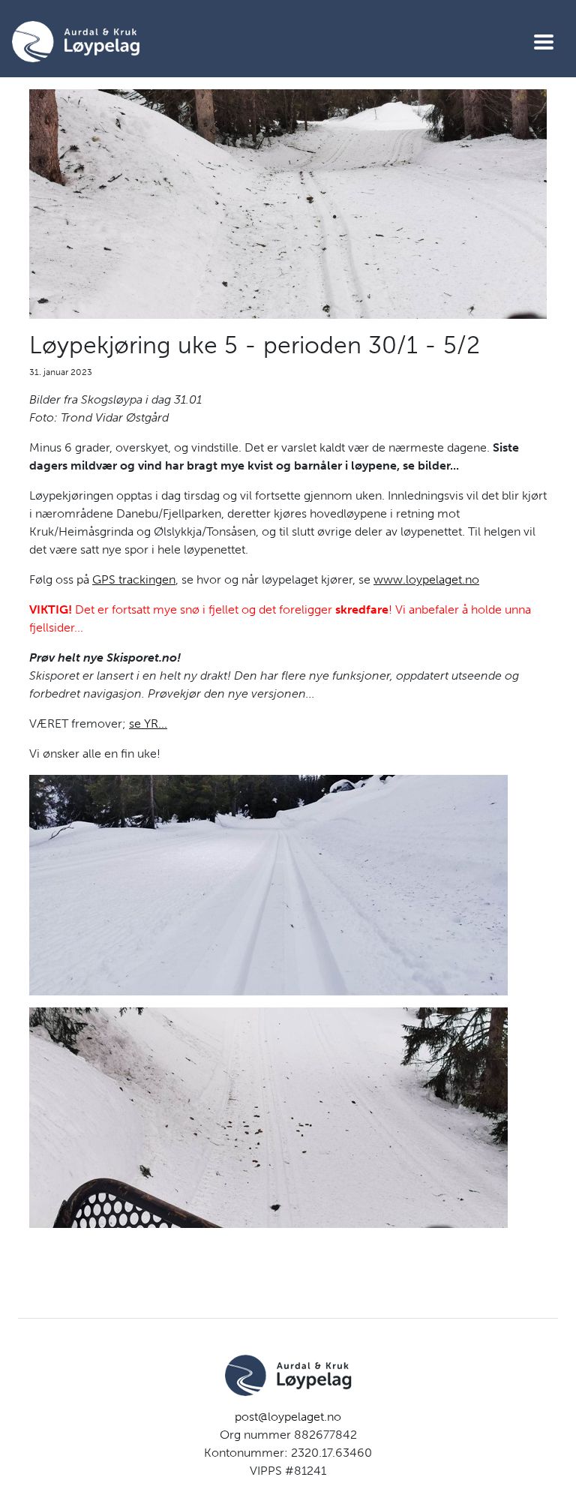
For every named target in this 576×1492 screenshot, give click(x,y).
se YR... (148, 723)
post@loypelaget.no (288, 1416)
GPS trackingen (134, 579)
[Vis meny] (544, 42)
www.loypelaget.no (426, 579)
